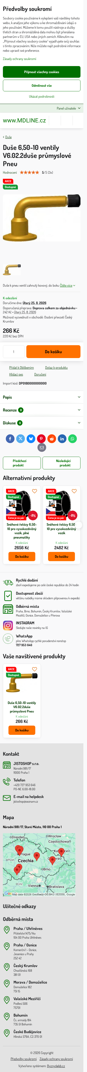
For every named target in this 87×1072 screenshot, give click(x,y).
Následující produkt (63, 463)
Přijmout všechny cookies (41, 72)
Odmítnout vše (42, 85)
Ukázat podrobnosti (41, 96)
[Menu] (78, 120)
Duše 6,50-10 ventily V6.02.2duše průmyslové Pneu (22, 707)
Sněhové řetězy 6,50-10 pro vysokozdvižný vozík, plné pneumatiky (22, 530)
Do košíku (53, 351)
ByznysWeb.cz (56, 1066)
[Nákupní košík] (66, 120)
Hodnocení (10, 172)
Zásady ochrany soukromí (56, 1059)
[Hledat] (55, 120)
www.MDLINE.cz (24, 120)
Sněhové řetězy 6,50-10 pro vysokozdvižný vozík (62, 528)
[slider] (29, 172)
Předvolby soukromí (24, 1059)
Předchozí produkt (19, 463)
